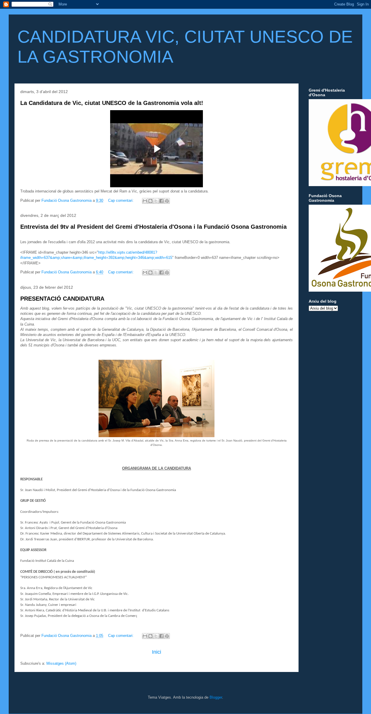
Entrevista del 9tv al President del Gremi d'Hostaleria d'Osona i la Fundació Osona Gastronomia (153, 227)
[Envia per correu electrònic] (145, 201)
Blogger (216, 697)
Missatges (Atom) (61, 663)
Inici (156, 652)
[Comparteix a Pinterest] (167, 201)
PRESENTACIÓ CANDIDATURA (62, 298)
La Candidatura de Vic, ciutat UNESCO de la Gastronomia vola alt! (111, 103)
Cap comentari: (121, 200)
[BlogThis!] (150, 201)
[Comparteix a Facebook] (161, 201)
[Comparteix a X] (156, 201)
